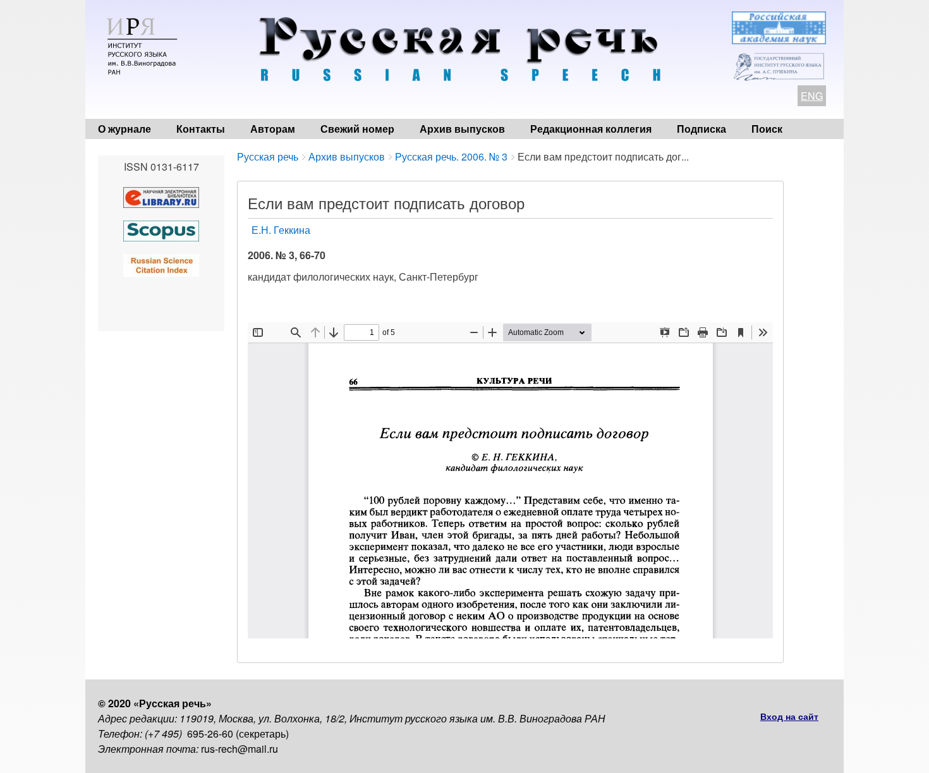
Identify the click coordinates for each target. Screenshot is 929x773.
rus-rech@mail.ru (239, 748)
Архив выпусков (462, 128)
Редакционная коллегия (591, 128)
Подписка (701, 128)
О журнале (124, 128)
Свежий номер (357, 128)
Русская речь (267, 156)
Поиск (766, 128)
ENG (812, 95)
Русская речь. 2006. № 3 (451, 156)
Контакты (200, 128)
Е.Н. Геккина (281, 229)
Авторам (272, 128)
